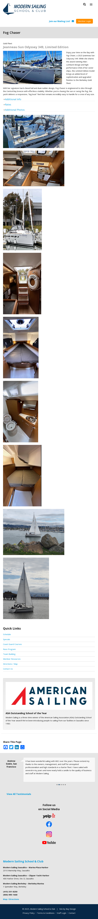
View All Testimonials (19, 794)
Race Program (9, 649)
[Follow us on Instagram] (49, 834)
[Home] (24, 9)
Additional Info (13, 99)
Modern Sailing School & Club (23, 861)
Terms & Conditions (45, 913)
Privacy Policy (29, 913)
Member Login (84, 21)
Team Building (9, 654)
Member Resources (12, 659)
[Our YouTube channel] (49, 842)
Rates (8, 104)
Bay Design (71, 909)
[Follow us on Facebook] (49, 824)
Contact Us (8, 668)
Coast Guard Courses (12, 644)
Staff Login (61, 913)
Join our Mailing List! (59, 21)
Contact (72, 913)
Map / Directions (11, 899)
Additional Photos (15, 109)
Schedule (7, 634)
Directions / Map (10, 664)
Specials (6, 639)
